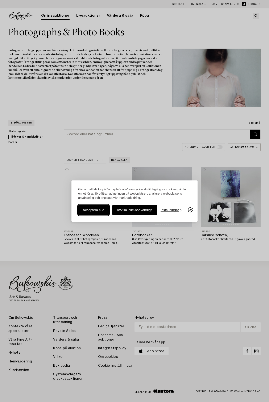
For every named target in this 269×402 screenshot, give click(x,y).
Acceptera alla (93, 209)
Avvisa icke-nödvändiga (135, 209)
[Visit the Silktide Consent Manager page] (190, 210)
